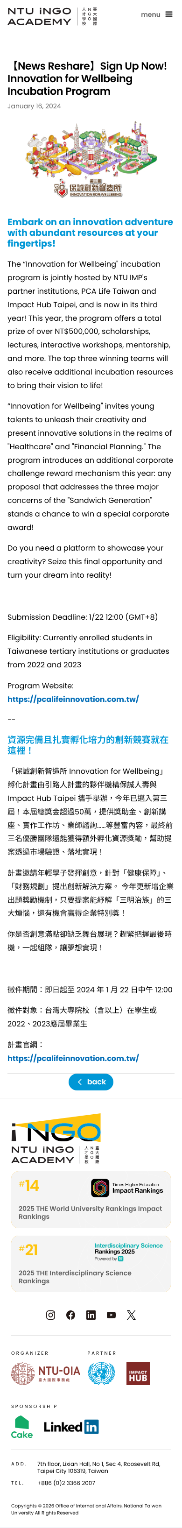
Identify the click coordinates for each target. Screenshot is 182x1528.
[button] (158, 14)
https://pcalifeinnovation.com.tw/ (73, 699)
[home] (52, 16)
